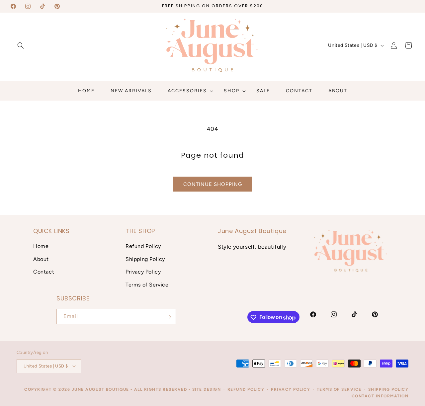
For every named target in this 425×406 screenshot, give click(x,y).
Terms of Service (147, 285)
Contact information (380, 396)
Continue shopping (212, 184)
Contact (43, 272)
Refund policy (246, 389)
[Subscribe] (168, 317)
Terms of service (339, 389)
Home (40, 246)
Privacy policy (290, 389)
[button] (20, 45)
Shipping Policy (145, 259)
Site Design (206, 389)
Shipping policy (388, 389)
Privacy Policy (143, 272)
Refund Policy (143, 246)
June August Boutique (100, 389)
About (41, 259)
